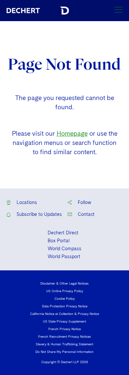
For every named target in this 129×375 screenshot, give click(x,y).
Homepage (72, 133)
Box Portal (58, 240)
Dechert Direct (63, 232)
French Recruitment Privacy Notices (64, 336)
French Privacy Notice (64, 329)
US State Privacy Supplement (64, 321)
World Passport (64, 256)
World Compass (64, 248)
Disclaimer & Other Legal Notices (64, 283)
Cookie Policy (65, 298)
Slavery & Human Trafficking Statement (64, 344)
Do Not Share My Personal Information (64, 352)
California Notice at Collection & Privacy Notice (64, 314)
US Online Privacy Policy (64, 291)
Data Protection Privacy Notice (64, 306)
